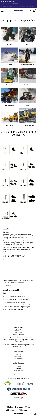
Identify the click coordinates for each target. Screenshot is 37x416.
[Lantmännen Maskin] (18, 385)
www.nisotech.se (18, 334)
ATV (27, 44)
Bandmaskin (9, 105)
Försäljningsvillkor (18, 370)
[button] (34, 11)
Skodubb (9, 44)
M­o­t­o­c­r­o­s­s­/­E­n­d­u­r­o (27, 65)
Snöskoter (9, 65)
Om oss (18, 355)
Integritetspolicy (18, 356)
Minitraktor (9, 85)
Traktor (27, 105)
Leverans (18, 367)
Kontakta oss (18, 358)
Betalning (18, 368)
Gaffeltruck (27, 85)
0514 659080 (18, 333)
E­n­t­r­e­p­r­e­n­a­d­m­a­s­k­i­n (27, 125)
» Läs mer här (7, 285)
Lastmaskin (9, 125)
